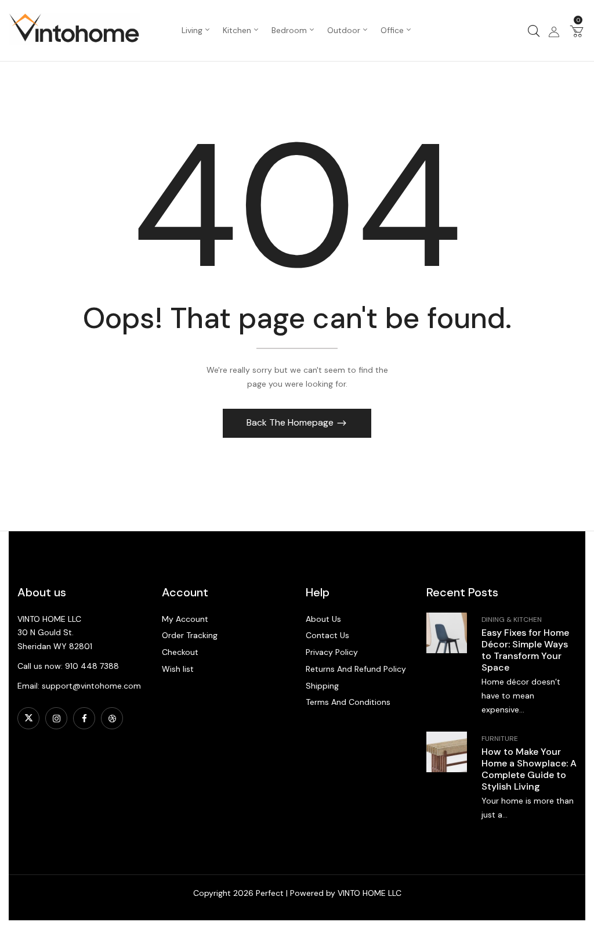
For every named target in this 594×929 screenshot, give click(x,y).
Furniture (499, 738)
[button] (576, 30)
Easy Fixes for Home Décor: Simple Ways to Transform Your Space (525, 650)
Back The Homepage (291, 422)
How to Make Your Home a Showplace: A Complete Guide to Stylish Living (529, 769)
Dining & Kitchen (511, 619)
